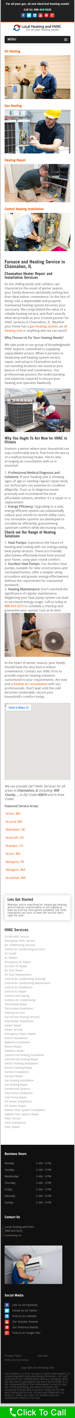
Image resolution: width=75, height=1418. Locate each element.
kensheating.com (14, 1236)
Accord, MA (14, 821)
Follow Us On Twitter (25, 1310)
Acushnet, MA (16, 878)
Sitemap (43, 1356)
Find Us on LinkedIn (24, 1316)
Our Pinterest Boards (25, 1327)
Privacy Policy (13, 1356)
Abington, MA (15, 870)
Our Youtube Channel (25, 1322)
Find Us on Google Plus (26, 1333)
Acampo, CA (14, 846)
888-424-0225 (42, 9)
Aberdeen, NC (16, 829)
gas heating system (44, 326)
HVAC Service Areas (17, 1360)
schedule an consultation (29, 684)
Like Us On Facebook (25, 1305)
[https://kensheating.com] (37, 30)
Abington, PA (15, 862)
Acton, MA (13, 813)
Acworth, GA (15, 837)
